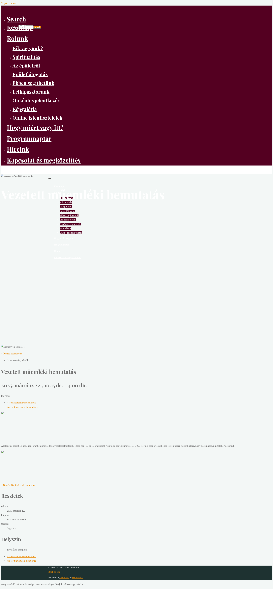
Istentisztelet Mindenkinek (21, 402)
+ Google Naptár (9, 485)
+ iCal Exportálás (26, 485)
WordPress (77, 577)
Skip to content (8, 3)
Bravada (64, 577)
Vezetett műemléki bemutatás (22, 407)
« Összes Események (11, 353)
